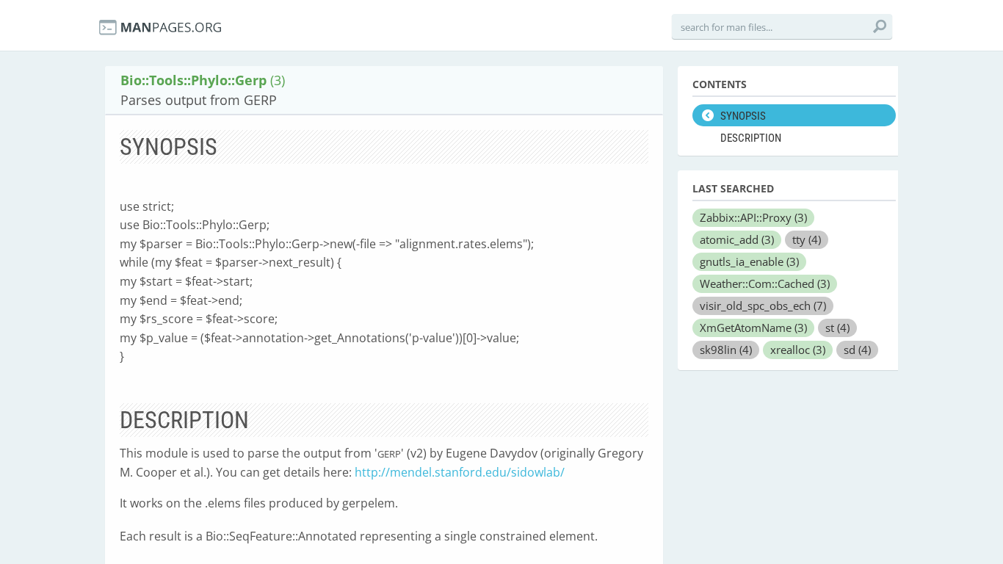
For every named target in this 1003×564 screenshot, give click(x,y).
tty (806, 239)
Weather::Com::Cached (765, 283)
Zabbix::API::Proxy (753, 217)
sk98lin (726, 349)
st (837, 327)
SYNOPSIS (743, 116)
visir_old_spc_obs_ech (763, 305)
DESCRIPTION (750, 138)
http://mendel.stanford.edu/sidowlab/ (460, 472)
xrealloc (797, 349)
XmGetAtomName (753, 327)
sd (857, 349)
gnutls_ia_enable (749, 261)
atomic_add (737, 239)
